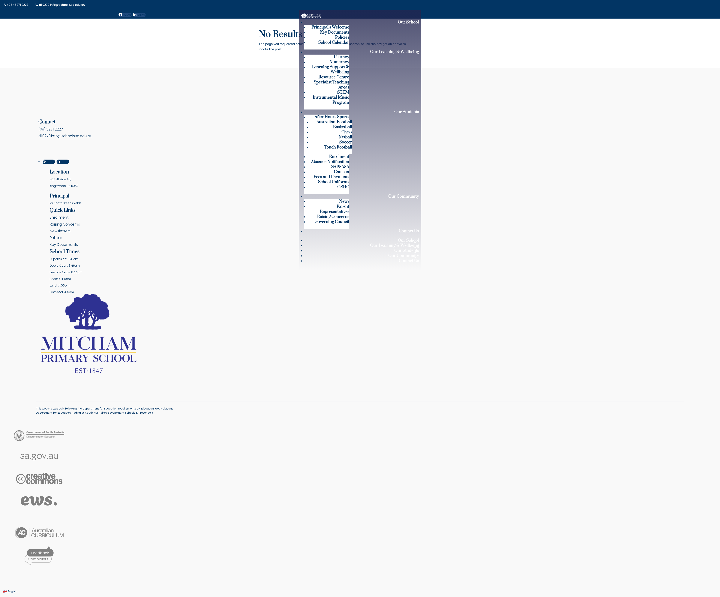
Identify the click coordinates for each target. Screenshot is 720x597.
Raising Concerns (333, 216)
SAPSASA (340, 166)
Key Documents (334, 32)
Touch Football (338, 147)
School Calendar (333, 42)
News (344, 201)
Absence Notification (330, 161)
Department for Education (53, 413)
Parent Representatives (334, 209)
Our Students (406, 111)
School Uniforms (333, 181)
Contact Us (409, 231)
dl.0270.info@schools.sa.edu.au (62, 5)
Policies (342, 37)
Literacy (341, 56)
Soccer (345, 142)
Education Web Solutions (157, 408)
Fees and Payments (331, 176)
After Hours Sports (332, 116)
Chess (346, 132)
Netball (345, 137)
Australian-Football (334, 121)
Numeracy (339, 61)
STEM (343, 92)
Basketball (342, 127)
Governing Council (332, 221)
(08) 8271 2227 (17, 5)
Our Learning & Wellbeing (394, 51)
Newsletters (60, 231)
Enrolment (339, 156)
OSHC (343, 187)
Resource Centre (333, 77)
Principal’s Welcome (330, 27)
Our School (408, 22)
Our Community (403, 196)
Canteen (341, 171)
